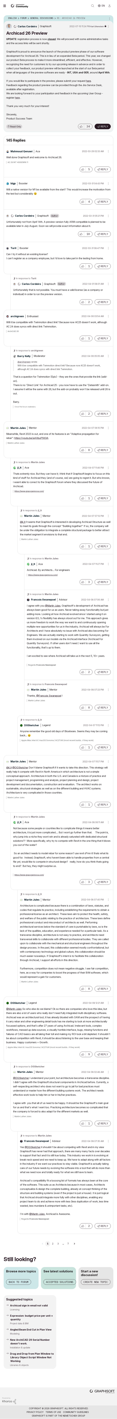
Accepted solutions (59, 1282)
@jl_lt (22, 521)
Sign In (111, 6)
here (88, 80)
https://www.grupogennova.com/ (29, 491)
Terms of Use (53, 1412)
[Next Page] (74, 1243)
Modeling (15, 1333)
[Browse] (6, 6)
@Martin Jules (52, 605)
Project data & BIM (19, 1323)
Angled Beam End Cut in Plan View (31, 1329)
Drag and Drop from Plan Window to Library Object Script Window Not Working (32, 1357)
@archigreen (24, 362)
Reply (104, 126)
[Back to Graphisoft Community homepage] (20, 5)
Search (92, 5)
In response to (26, 278)
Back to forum (18, 1282)
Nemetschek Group (74, 1415)
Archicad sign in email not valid (29, 1305)
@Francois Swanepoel (48, 695)
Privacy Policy (35, 1412)
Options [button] (109, 18)
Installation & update (20, 1347)
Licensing (15, 1309)
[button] (81, 126)
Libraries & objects (19, 1365)
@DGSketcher (20, 767)
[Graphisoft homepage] (102, 1392)
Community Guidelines (76, 1412)
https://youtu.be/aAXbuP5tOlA (31, 438)
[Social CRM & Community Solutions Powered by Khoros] (9, 1400)
